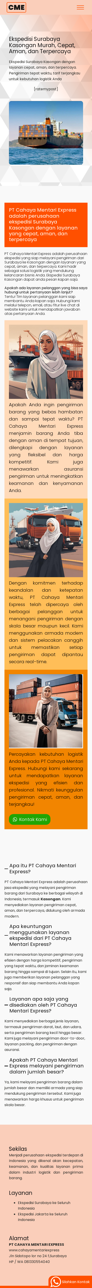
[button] (29, 819)
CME (16, 7)
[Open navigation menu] (80, 7)
